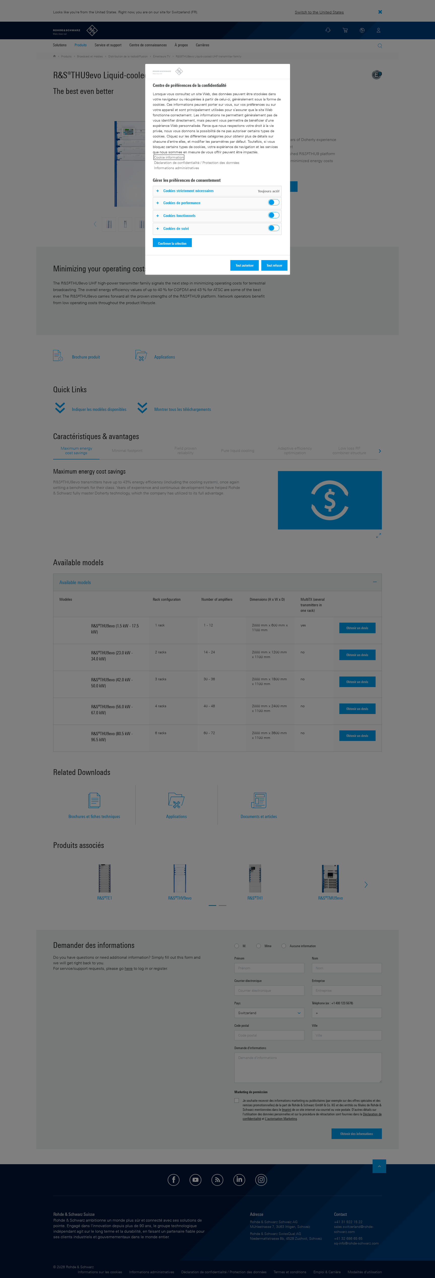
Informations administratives (176, 168)
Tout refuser (274, 265)
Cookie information (169, 157)
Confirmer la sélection (172, 243)
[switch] (273, 202)
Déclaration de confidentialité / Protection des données (196, 162)
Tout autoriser (244, 265)
